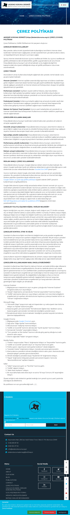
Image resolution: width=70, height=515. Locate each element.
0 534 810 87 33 (13, 443)
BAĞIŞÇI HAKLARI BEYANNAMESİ (17, 498)
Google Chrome (24, 321)
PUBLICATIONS (11, 480)
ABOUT (8, 472)
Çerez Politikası (7, 508)
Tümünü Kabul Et (34, 512)
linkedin (44, 486)
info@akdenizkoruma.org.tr (17, 449)
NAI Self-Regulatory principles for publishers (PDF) (22, 201)
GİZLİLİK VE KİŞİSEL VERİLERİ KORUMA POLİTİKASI (16, 489)
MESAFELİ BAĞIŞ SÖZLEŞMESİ (16, 495)
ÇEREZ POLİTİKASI (12, 485)
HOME (22, 16)
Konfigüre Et (62, 512)
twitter (58, 471)
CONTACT (9, 483)
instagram (44, 479)
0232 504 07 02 (13, 446)
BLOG (8, 477)
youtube (58, 479)
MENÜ (64, 5)
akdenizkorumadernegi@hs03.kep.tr (20, 452)
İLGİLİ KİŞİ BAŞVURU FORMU (16, 492)
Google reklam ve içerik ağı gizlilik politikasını (20, 180)
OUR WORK (10, 474)
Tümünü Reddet (49, 512)
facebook (44, 471)
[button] (66, 462)
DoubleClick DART (41, 169)
